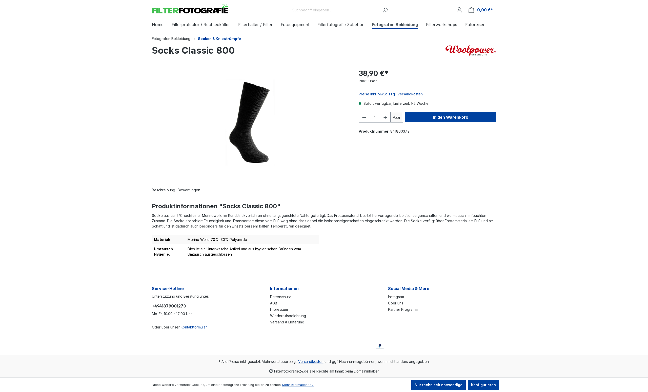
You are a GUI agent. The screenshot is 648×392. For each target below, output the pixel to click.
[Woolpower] (471, 51)
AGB (273, 303)
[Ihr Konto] (459, 10)
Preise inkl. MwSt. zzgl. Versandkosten (391, 94)
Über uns (395, 303)
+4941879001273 (169, 305)
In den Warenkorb (450, 117)
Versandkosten (310, 361)
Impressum (279, 309)
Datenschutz (280, 297)
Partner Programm (403, 309)
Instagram (396, 297)
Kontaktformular (194, 327)
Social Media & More (408, 288)
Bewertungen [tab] (189, 190)
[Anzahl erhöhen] (385, 117)
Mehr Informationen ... (298, 385)
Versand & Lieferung (287, 322)
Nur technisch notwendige (438, 385)
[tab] (163, 190)
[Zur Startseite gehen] (190, 9)
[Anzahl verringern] (364, 117)
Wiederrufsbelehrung (288, 316)
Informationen (284, 288)
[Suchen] (385, 10)
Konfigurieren (483, 385)
